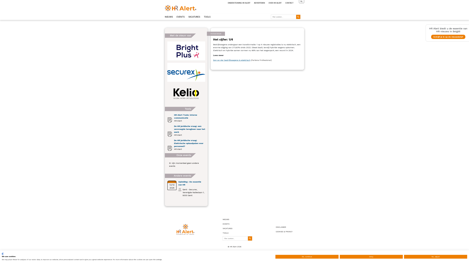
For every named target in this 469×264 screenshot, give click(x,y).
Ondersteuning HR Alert (239, 3)
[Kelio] (186, 93)
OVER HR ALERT (275, 3)
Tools (207, 17)
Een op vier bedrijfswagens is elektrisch (231, 60)
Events (181, 17)
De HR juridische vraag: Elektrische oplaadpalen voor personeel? (188, 143)
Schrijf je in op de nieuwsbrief (448, 37)
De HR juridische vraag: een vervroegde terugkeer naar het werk (189, 129)
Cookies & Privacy (284, 232)
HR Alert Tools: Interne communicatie (185, 116)
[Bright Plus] (186, 50)
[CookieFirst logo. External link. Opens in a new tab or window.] (3, 254)
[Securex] (186, 72)
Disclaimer (281, 227)
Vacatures (194, 17)
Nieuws (169, 17)
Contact (289, 3)
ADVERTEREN (259, 3)
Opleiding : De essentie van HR (189, 183)
